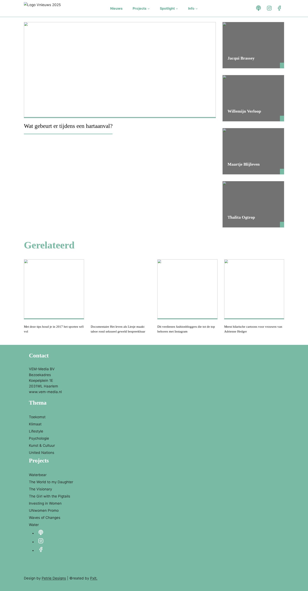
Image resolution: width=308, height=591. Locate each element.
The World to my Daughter (51, 482)
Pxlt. (93, 578)
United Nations (41, 453)
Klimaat (35, 424)
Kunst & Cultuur (42, 445)
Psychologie (39, 438)
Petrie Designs (54, 578)
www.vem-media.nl (45, 392)
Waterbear (38, 475)
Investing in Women (45, 503)
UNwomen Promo (44, 510)
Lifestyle (36, 431)
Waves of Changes (44, 518)
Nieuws (116, 8)
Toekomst (37, 417)
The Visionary (40, 489)
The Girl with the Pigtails (49, 496)
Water (34, 525)
